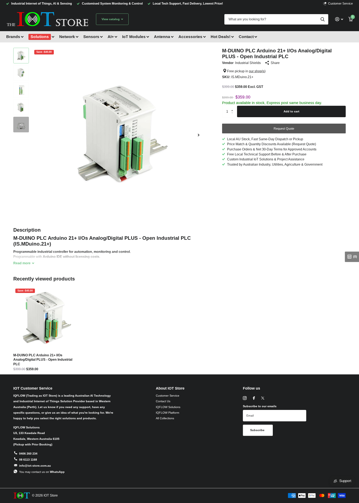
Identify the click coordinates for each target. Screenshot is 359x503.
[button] (198, 135)
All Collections (165, 418)
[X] (262, 398)
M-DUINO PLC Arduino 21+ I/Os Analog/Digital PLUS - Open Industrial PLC (42, 359)
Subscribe (257, 430)
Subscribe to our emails (260, 406)
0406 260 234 (28, 453)
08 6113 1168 (28, 459)
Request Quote (284, 128)
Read (22, 263)
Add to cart (291, 111)
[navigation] (21, 55)
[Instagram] (245, 398)
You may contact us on (42, 471)
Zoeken (322, 19)
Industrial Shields (248, 63)
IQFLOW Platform (167, 412)
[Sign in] (339, 19)
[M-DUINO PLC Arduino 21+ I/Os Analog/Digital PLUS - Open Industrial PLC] (45, 318)
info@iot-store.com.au (35, 465)
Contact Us (163, 401)
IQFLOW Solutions (168, 407)
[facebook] (254, 398)
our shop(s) (257, 71)
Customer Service (167, 395)
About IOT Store (170, 388)
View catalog (111, 19)
